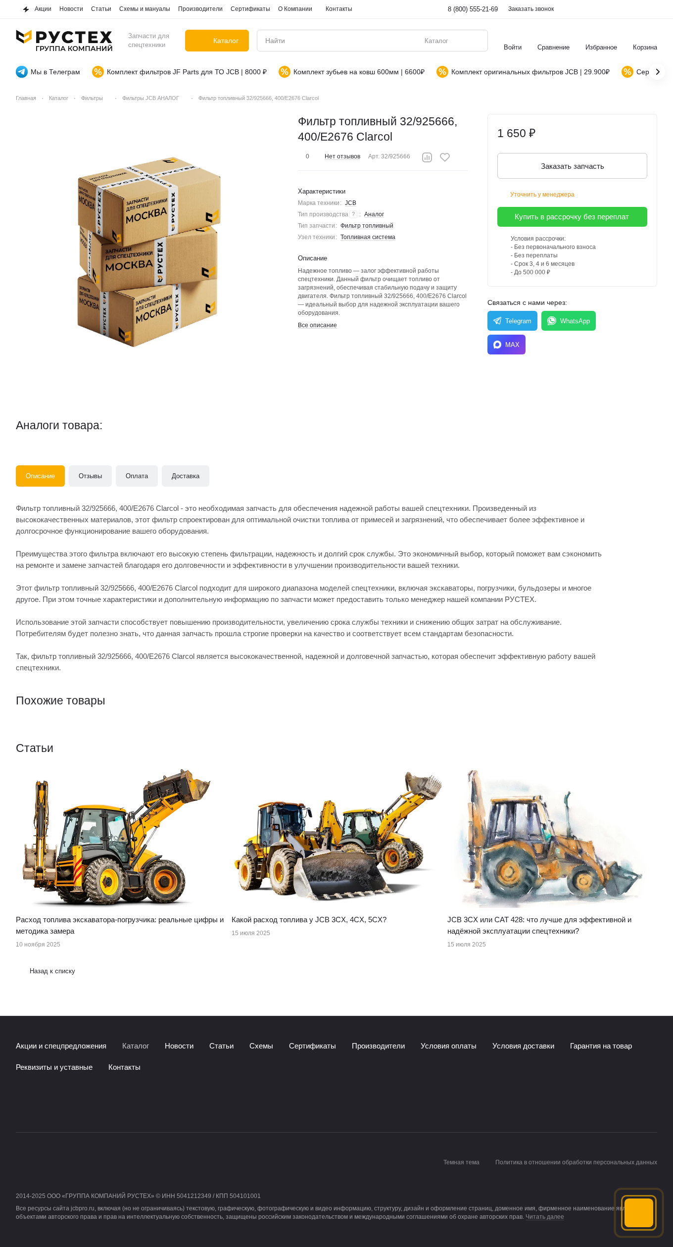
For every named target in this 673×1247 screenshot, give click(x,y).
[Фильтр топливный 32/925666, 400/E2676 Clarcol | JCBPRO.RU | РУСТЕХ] (151, 249)
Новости (179, 1046)
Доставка (185, 476)
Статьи (221, 1046)
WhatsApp (575, 321)
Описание (40, 476)
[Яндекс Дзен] (81, 1102)
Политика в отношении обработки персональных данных (576, 1162)
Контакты (124, 1067)
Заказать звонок (531, 8)
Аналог (374, 214)
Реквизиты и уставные (54, 1067)
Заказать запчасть (572, 166)
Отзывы (90, 476)
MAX (512, 345)
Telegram (518, 321)
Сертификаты (312, 1046)
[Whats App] (61, 1102)
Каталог (135, 1046)
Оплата (137, 476)
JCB (350, 203)
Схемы (261, 1046)
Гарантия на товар (601, 1046)
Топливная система (367, 237)
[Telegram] (42, 1102)
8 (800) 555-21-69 (473, 9)
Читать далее (545, 1216)
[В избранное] (445, 157)
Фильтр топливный (366, 225)
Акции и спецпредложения (61, 1046)
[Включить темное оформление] (651, 9)
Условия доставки (523, 1046)
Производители (378, 1046)
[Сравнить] (427, 157)
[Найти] (475, 40)
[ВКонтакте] (22, 1102)
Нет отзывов (342, 156)
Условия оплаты (449, 1046)
